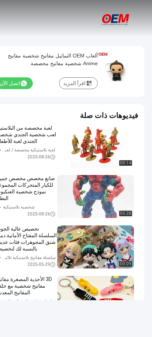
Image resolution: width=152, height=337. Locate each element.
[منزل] (115, 18)
